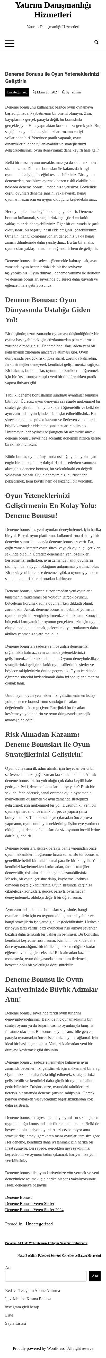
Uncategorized (17, 92)
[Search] (96, 42)
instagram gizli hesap (22, 1307)
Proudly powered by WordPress (39, 1348)
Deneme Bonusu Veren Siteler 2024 (34, 1209)
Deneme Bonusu (18, 1197)
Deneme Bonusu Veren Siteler (29, 1203)
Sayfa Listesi (15, 1323)
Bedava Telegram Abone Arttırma (32, 1290)
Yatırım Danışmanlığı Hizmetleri (53, 9)
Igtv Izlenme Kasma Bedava (28, 1299)
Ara (8, 1267)
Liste (9, 1315)
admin (76, 92)
